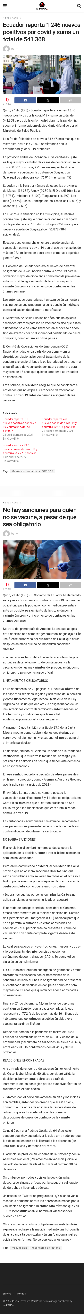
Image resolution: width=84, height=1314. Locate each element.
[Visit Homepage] (42, 6)
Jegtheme (8, 1305)
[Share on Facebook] (25, 100)
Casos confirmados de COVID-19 (32, 471)
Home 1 (21, 1293)
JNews (15, 1301)
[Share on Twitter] (48, 100)
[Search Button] (79, 6)
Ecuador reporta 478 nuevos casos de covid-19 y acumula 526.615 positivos (59, 423)
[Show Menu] (5, 6)
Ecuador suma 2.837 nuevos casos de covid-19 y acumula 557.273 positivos (20, 449)
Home (6, 17)
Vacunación (19, 1247)
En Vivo (7, 1293)
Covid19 (16, 17)
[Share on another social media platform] (70, 100)
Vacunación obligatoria (45, 1247)
